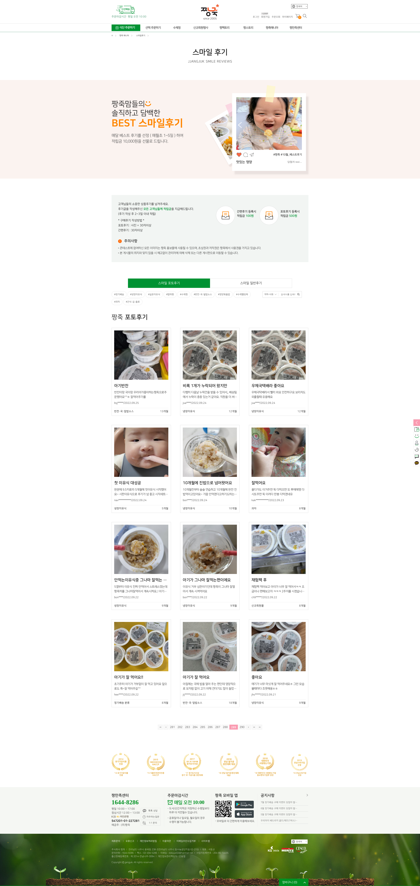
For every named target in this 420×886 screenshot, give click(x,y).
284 (195, 727)
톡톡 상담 (153, 810)
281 (172, 727)
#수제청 (184, 294)
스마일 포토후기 (169, 283)
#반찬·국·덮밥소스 (203, 294)
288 (225, 727)
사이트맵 (205, 841)
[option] (283, 132)
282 (180, 727)
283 (187, 727)
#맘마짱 (170, 294)
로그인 (256, 17)
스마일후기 (416, 436)
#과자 (117, 302)
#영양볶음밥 (224, 294)
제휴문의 (116, 841)
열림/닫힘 (416, 423)
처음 (160, 727)
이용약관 (166, 841)
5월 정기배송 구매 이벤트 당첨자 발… (279, 814)
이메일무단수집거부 (186, 841)
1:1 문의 (416, 456)
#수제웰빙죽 (242, 294)
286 (210, 727)
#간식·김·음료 (133, 302)
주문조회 (276, 17)
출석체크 (416, 443)
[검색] (298, 294)
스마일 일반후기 (251, 283)
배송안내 (416, 429)
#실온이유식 (154, 294)
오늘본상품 (416, 449)
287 (217, 727)
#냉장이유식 (136, 294)
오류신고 (130, 841)
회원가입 (265, 16)
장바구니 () (289, 882)
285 (202, 727)
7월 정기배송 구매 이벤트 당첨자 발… (279, 802)
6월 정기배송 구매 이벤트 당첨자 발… (279, 808)
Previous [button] (240, 125)
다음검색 (259, 727)
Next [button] (298, 125)
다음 (248, 727)
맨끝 (254, 727)
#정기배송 (119, 294)
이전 (165, 727)
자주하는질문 (153, 817)
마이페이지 (287, 17)
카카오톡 (416, 463)
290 (242, 727)
